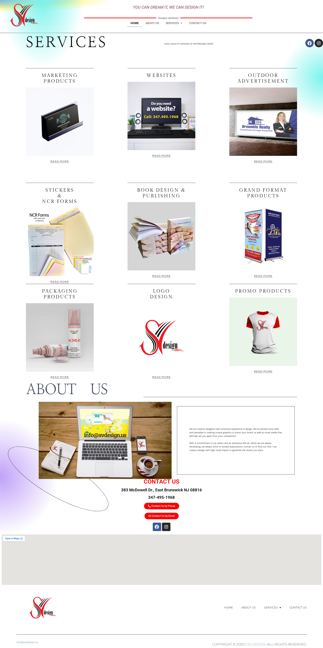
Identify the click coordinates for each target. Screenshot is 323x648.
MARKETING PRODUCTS (60, 78)
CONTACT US (197, 23)
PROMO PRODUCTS (263, 291)
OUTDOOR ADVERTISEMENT (263, 78)
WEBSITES (161, 75)
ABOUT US (152, 23)
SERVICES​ (172, 23)
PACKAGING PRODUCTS (60, 294)
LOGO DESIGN (161, 294)
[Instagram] (166, 527)
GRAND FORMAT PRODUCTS (263, 193)
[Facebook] (157, 527)
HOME (135, 23)
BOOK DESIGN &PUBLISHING (161, 193)
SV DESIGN (256, 644)
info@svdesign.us (27, 642)
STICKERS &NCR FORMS (59, 195)
